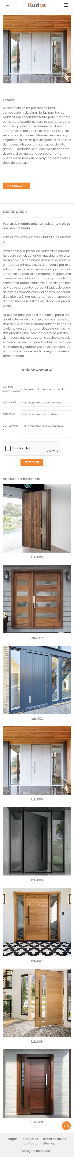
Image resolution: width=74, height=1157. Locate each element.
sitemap (49, 1143)
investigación (16, 186)
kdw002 (37, 638)
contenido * (10, 427)
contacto (31, 1143)
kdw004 (37, 799)
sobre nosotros (54, 1139)
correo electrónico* (12, 388)
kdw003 (37, 719)
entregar (31, 462)
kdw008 (37, 1042)
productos (30, 1139)
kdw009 (37, 1122)
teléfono (9, 414)
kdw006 (37, 880)
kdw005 (37, 557)
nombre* (10, 402)
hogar (12, 1139)
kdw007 (37, 961)
